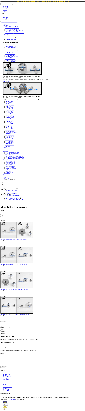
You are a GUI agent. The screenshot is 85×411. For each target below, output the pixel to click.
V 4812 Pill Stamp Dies (10, 60)
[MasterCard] (5, 405)
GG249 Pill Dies (9, 111)
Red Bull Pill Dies (9, 131)
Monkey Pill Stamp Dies (11, 57)
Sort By (2, 212)
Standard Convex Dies (10, 39)
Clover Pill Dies (9, 107)
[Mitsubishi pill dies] (16, 238)
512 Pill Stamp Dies (10, 54)
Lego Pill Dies (8, 125)
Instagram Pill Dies (9, 123)
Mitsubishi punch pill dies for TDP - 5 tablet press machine (14, 289)
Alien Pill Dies (8, 103)
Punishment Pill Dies (10, 130)
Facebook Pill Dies (9, 110)
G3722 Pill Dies (9, 112)
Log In (4, 11)
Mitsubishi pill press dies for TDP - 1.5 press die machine (13, 264)
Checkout (5, 10)
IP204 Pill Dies (8, 121)
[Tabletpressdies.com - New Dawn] (8, 22)
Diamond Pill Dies (9, 108)
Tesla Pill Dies (8, 137)
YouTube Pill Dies (9, 145)
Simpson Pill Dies (9, 135)
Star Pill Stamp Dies (10, 59)
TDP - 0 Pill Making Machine (12, 195)
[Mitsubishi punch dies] (16, 288)
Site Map (5, 388)
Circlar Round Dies (9, 52)
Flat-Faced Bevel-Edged (11, 190)
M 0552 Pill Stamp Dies (10, 55)
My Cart (5, 8)
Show (1, 215)
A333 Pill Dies (8, 102)
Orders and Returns (7, 387)
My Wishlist (5, 7)
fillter (17, 188)
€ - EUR (5, 18)
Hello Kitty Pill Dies (9, 120)
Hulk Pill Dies (8, 118)
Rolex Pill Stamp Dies (10, 46)
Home (4, 177)
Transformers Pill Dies (10, 138)
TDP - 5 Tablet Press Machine (12, 198)
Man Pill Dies (8, 127)
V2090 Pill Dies (9, 140)
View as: (2, 210)
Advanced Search (7, 390)
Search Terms (6, 389)
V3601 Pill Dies (9, 141)
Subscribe (3, 367)
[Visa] (5, 402)
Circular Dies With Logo (11, 193)
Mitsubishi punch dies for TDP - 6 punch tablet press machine (14, 314)
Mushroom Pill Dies (10, 128)
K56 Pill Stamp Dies (10, 45)
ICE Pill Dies (8, 122)
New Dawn (12, 399)
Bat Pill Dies (8, 106)
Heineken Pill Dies (9, 117)
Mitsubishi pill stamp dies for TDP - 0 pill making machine (13, 239)
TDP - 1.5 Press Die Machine (12, 197)
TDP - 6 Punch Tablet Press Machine (14, 199)
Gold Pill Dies (8, 115)
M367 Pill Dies (8, 126)
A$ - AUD (5, 16)
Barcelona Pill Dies (9, 105)
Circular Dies (6, 178)
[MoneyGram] (4, 409)
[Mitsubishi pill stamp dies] (16, 313)
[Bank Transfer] (5, 407)
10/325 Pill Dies (9, 101)
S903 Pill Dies (8, 133)
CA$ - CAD (5, 17)
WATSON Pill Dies (9, 142)
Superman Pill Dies (9, 136)
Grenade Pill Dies (9, 116)
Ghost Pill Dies (8, 113)
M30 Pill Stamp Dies (10, 61)
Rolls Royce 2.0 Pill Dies (11, 132)
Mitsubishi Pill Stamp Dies (11, 56)
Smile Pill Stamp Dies (10, 47)
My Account (5, 6)
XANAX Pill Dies (9, 143)
